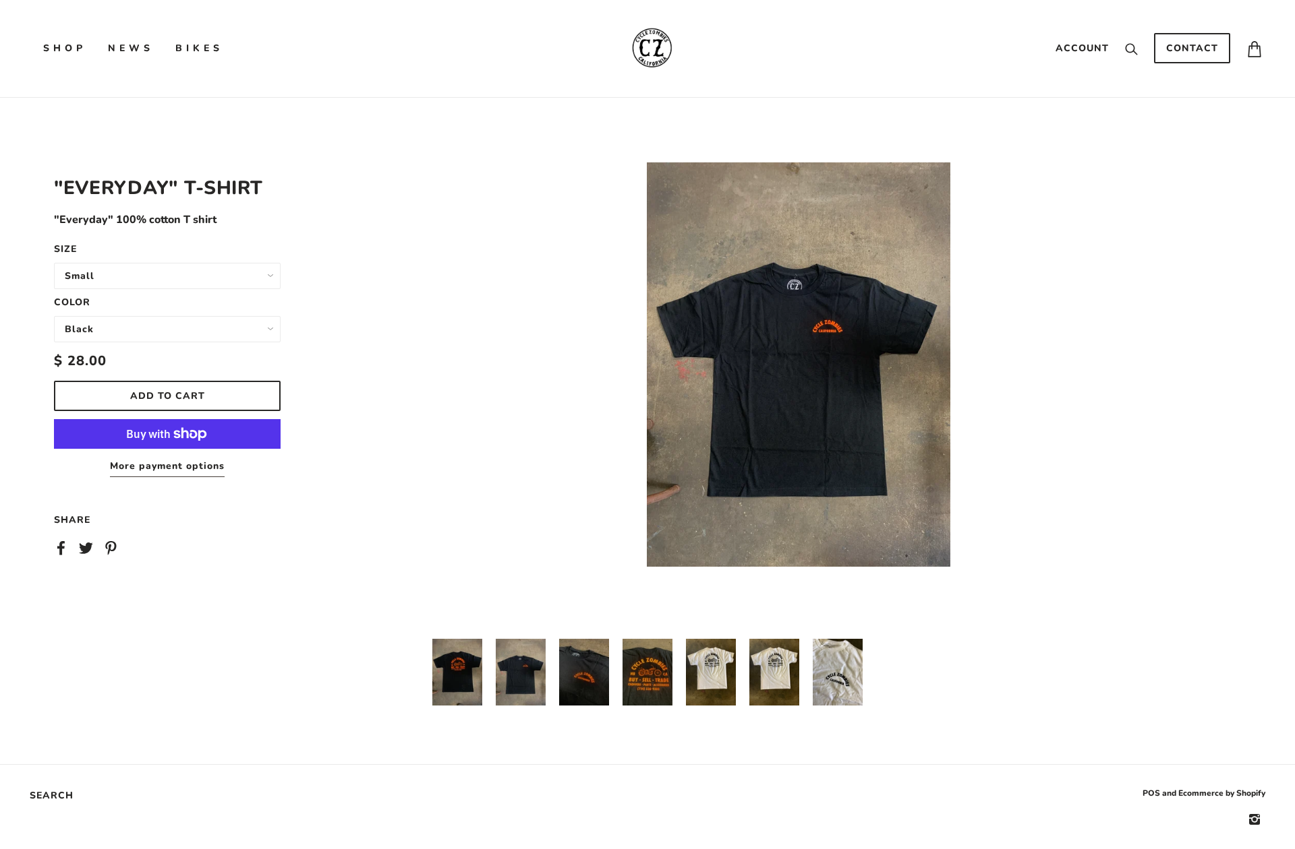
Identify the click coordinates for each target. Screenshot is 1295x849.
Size (65, 249)
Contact (1192, 48)
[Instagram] (1254, 819)
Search (52, 795)
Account (1082, 48)
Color (72, 302)
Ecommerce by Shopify (1221, 793)
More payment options (167, 466)
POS (1151, 793)
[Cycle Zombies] (651, 47)
